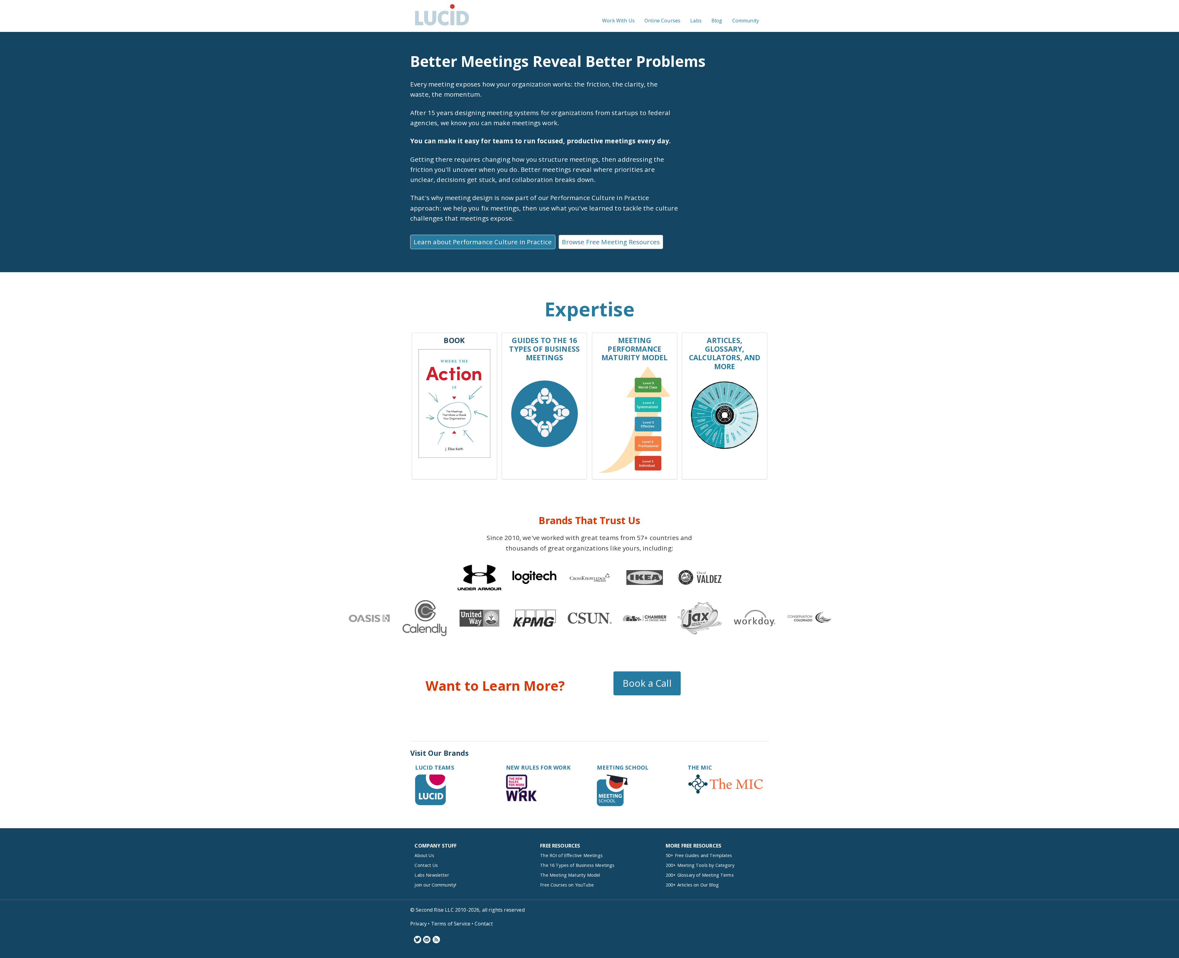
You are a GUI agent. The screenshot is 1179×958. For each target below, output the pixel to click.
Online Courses (662, 20)
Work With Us (618, 20)
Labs (696, 20)
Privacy (418, 923)
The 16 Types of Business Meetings (577, 865)
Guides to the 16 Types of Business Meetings (544, 348)
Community (745, 20)
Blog (716, 20)
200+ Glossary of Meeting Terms (700, 875)
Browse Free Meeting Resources (611, 242)
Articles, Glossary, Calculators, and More (725, 353)
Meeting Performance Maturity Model (634, 348)
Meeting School (622, 767)
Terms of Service (451, 923)
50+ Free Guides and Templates (699, 855)
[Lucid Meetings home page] (442, 25)
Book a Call (647, 683)
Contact (484, 923)
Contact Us (426, 865)
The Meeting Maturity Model (570, 875)
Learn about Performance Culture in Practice (483, 242)
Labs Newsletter (431, 875)
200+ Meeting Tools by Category (700, 865)
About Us (424, 855)
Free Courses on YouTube (567, 885)
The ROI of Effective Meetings (571, 855)
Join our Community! (435, 885)
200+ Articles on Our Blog (692, 885)
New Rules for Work (538, 767)
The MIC (700, 767)
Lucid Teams (434, 767)
